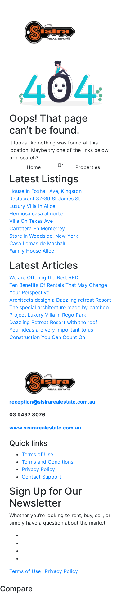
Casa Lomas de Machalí (37, 243)
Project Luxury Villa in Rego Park (47, 315)
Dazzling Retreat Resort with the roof (53, 322)
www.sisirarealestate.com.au (45, 427)
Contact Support (41, 477)
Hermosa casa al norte (36, 213)
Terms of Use (37, 454)
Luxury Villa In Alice (32, 206)
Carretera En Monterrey (37, 228)
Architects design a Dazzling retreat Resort (60, 300)
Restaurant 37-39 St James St (44, 198)
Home (34, 167)
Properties (87, 167)
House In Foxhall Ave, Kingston (45, 191)
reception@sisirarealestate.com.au (52, 402)
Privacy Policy (38, 469)
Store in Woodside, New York (43, 236)
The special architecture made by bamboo (59, 307)
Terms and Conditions (47, 462)
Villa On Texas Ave (31, 221)
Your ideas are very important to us (51, 330)
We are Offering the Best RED (43, 277)
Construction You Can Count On (47, 337)
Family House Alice (31, 251)
